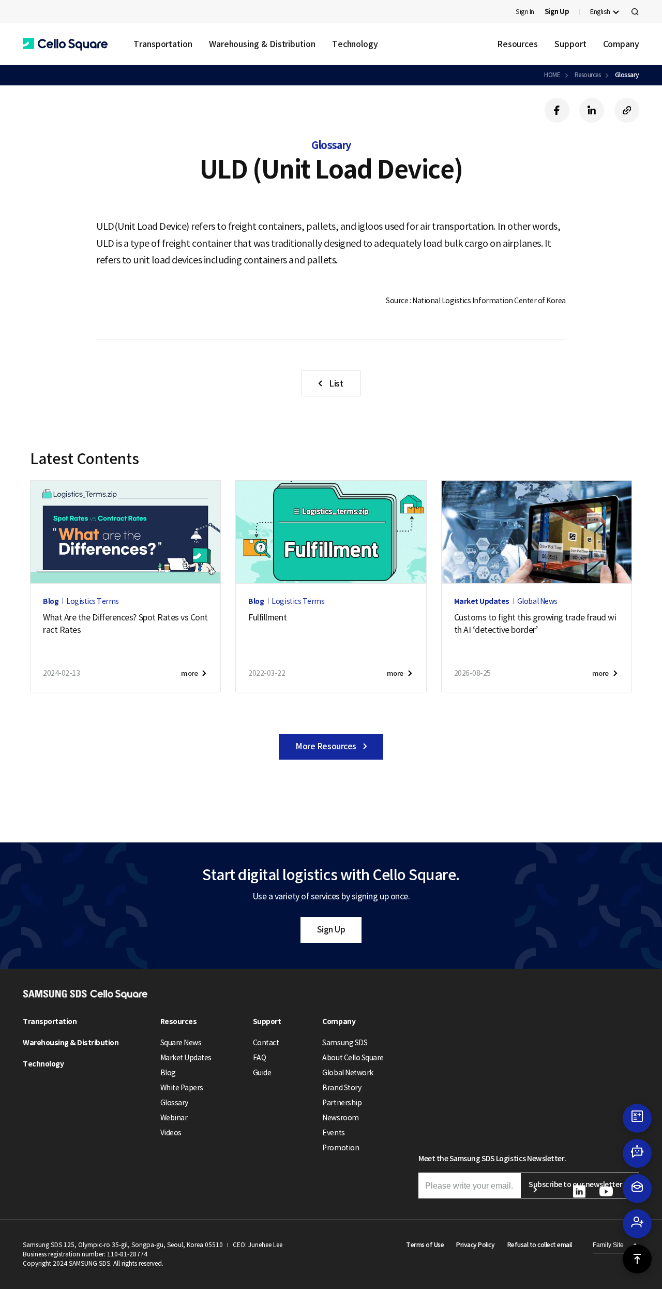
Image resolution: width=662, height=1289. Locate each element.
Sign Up (331, 929)
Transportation (162, 44)
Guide (262, 1072)
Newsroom (340, 1117)
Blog (168, 1072)
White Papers (181, 1087)
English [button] (600, 11)
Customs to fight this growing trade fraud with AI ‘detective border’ (535, 623)
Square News (181, 1042)
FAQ (259, 1057)
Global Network (347, 1072)
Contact (266, 1042)
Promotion (340, 1147)
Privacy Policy (475, 1245)
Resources (517, 44)
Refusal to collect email (539, 1245)
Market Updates (186, 1057)
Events (333, 1132)
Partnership (342, 1102)
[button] (65, 44)
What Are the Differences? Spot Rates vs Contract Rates (125, 623)
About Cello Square (352, 1057)
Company (621, 44)
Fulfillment (267, 617)
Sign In (525, 11)
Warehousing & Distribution (262, 44)
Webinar (174, 1117)
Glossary (627, 75)
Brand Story (341, 1087)
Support (570, 44)
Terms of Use (425, 1245)
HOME (552, 75)
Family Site (608, 1245)
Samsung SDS (344, 1042)
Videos (171, 1132)
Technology (355, 44)
